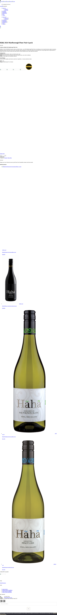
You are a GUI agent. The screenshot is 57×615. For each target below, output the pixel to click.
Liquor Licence (5, 589)
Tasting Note (2, 153)
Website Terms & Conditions (7, 590)
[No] (5, 614)
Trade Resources (3, 582)
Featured (5, 157)
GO (28, 608)
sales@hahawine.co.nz (8, 597)
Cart (1, 6)
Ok (54, 613)
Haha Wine (10, 157)
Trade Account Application (7, 592)
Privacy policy (2, 614)
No (55, 613)
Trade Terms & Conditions (7, 591)
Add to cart (2, 156)
